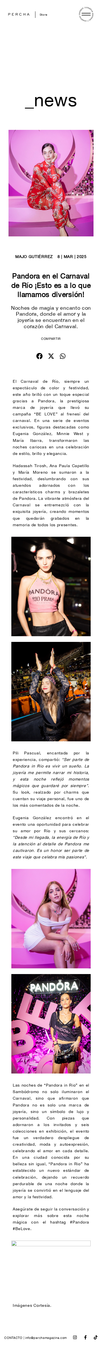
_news (51, 99)
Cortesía (41, 1305)
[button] (39, 356)
